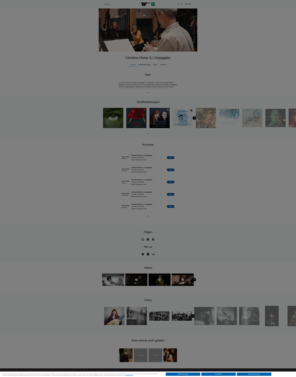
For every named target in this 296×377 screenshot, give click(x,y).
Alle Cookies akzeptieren (254, 374)
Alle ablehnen (218, 374)
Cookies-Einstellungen (183, 374)
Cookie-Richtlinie (129, 375)
